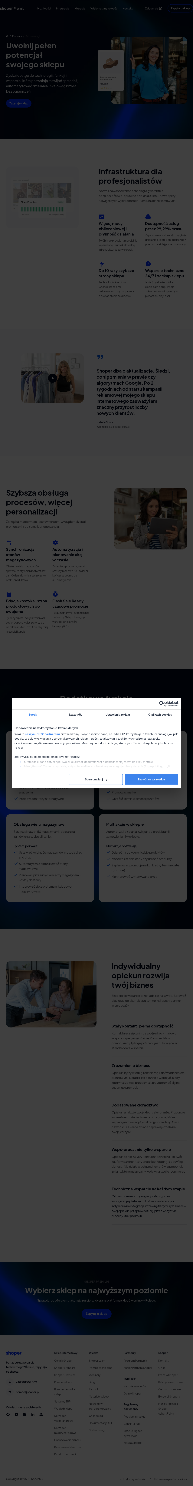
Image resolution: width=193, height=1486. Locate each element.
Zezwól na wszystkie (151, 779)
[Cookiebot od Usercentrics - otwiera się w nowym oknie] (162, 704)
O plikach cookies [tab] (160, 714)
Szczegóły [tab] (75, 714)
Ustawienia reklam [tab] (118, 714)
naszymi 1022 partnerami (42, 734)
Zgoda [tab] (33, 714)
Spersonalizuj (94, 779)
